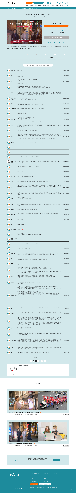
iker (12, 219)
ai (11, 75)
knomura (12, 313)
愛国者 (12, 92)
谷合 (12, 181)
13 (42, 360)
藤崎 (12, 263)
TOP (8, 8)
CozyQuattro (13, 108)
